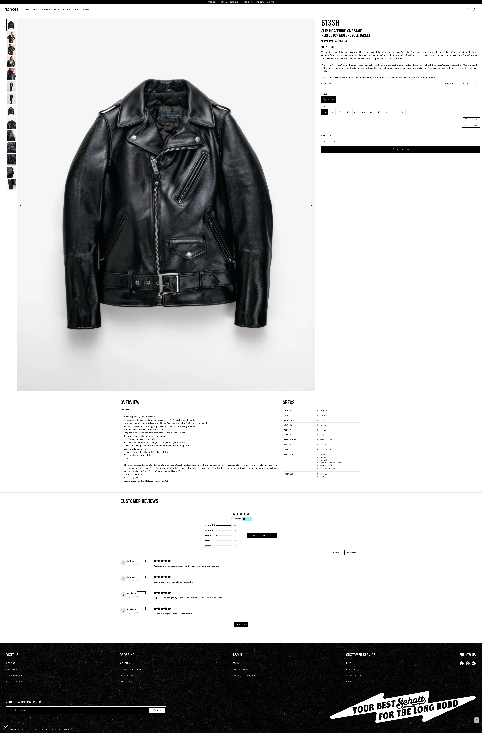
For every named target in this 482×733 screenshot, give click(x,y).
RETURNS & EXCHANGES (131, 669)
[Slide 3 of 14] (11, 49)
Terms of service (60, 729)
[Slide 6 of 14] (11, 86)
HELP (348, 663)
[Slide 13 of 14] (11, 172)
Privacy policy (39, 729)
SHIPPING (125, 663)
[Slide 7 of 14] (11, 98)
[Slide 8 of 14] (11, 110)
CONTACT (350, 681)
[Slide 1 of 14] (11, 24)
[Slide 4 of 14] (11, 61)
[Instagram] (468, 663)
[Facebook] (462, 663)
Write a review (261, 535)
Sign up (157, 710)
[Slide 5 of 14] (11, 74)
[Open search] (463, 9)
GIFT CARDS (126, 681)
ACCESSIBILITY (354, 675)
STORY (236, 663)
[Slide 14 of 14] (11, 184)
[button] (328, 40)
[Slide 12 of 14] (11, 160)
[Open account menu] (468, 9)
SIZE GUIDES (126, 675)
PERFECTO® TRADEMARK (245, 675)
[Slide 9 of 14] (11, 123)
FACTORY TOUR (240, 669)
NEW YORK (11, 663)
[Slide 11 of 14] (11, 147)
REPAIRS (350, 669)
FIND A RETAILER (15, 681)
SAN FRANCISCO (14, 675)
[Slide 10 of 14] (11, 135)
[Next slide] (312, 205)
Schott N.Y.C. (21, 729)
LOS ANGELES (13, 669)
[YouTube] (474, 663)
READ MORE (326, 83)
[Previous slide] (20, 205)
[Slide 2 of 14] (11, 37)
